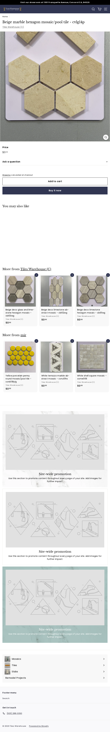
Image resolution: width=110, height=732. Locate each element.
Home (5, 16)
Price (5, 147)
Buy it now (55, 190)
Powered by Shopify (39, 726)
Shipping (6, 175)
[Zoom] (105, 137)
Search (5, 698)
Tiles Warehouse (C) (13, 27)
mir (23, 335)
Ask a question (11, 161)
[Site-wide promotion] (55, 442)
